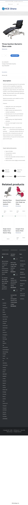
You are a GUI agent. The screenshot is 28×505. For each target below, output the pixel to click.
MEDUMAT (5, 374)
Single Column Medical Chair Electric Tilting (7, 230)
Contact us (22, 260)
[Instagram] (6, 293)
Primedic (4, 394)
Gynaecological (6, 349)
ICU (7, 358)
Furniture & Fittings (22, 264)
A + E (21, 257)
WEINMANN (5, 418)
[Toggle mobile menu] (25, 8)
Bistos (4, 312)
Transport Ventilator (5, 409)
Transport (4, 405)
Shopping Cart (22, 289)
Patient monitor (4, 386)
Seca (4, 401)
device (4, 330)
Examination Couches (11, 63)
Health (4, 356)
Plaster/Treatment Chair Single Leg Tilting (21, 202)
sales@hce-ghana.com (18, 1)
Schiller (4, 398)
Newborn (4, 380)
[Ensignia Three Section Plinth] (20, 221)
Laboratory (5, 362)
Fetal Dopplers (4, 342)
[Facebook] (2, 293)
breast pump (5, 316)
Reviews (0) (4, 75)
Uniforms (22, 298)
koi (3, 360)
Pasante (4, 383)
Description (4, 72)
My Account (22, 277)
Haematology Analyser (5, 352)
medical (4, 367)
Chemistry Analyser (5, 322)
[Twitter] (4, 293)
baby (4, 309)
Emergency (5, 334)
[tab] (14, 72)
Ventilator (5, 416)
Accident (4, 303)
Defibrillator (5, 327)
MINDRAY (4, 376)
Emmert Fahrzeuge (5, 338)
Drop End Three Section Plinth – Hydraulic (7, 202)
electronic (5, 332)
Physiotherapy (22, 280)
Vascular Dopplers (4, 413)
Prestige (4, 391)
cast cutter (5, 319)
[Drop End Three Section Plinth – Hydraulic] (7, 192)
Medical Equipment (22, 273)
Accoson (4, 305)
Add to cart (15, 55)
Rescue (4, 396)
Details (11, 211)
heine (4, 358)
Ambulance (5, 307)
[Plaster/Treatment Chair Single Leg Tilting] (20, 192)
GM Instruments (5, 346)
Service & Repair (22, 284)
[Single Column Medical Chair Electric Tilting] (7, 221)
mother (4, 378)
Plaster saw (5, 389)
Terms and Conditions (22, 294)
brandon (4, 314)
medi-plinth (6, 65)
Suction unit (5, 403)
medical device (4, 370)
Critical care (5, 325)
